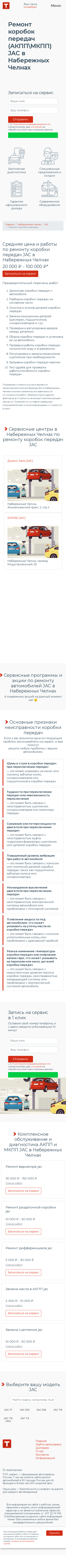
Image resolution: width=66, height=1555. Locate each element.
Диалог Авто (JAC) (20, 460)
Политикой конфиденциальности (31, 124)
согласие (36, 127)
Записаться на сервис (20, 273)
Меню (56, 6)
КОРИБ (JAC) (16, 518)
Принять (54, 1533)
